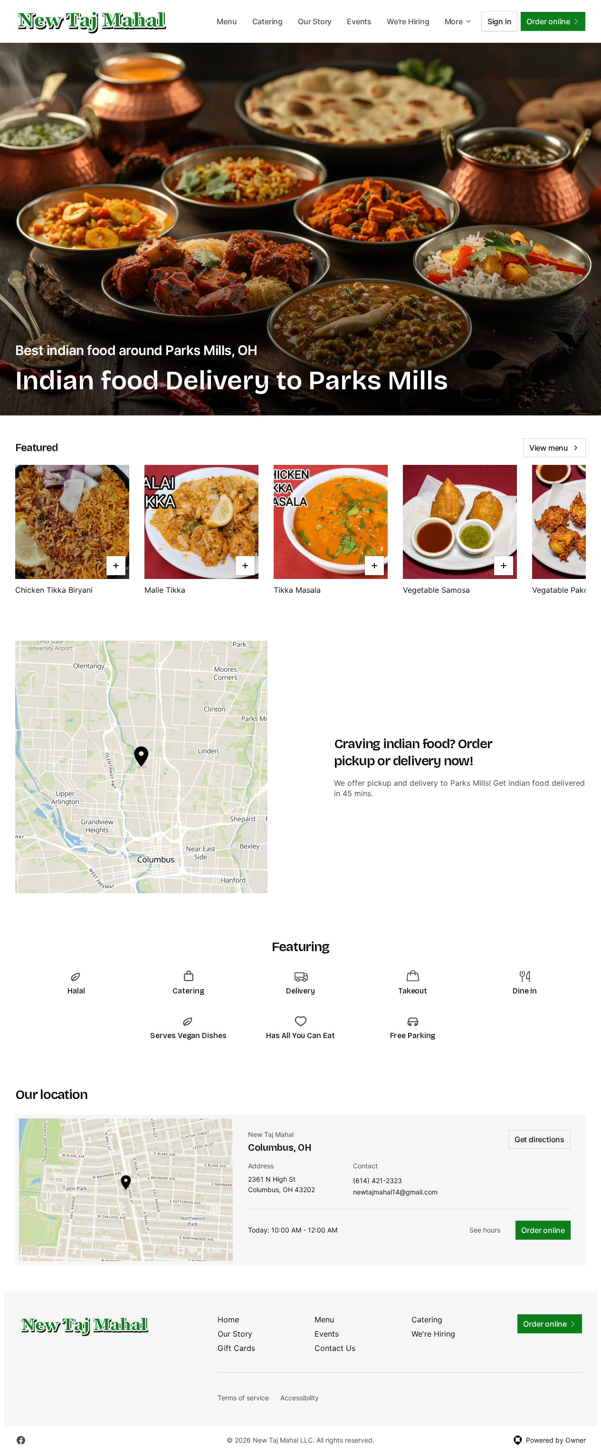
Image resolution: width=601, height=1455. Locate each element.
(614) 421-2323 (377, 1180)
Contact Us (335, 1348)
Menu (227, 21)
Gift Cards (236, 1348)
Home (228, 1319)
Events (359, 21)
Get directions (539, 1139)
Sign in (499, 21)
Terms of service (243, 1398)
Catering (267, 21)
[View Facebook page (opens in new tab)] (21, 1440)
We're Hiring (408, 21)
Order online (543, 1230)
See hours (484, 1230)
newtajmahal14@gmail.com (395, 1192)
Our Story (315, 21)
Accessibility (299, 1398)
